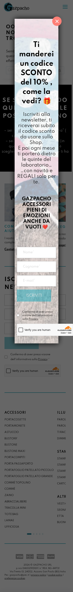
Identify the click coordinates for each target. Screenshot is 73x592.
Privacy (33, 319)
